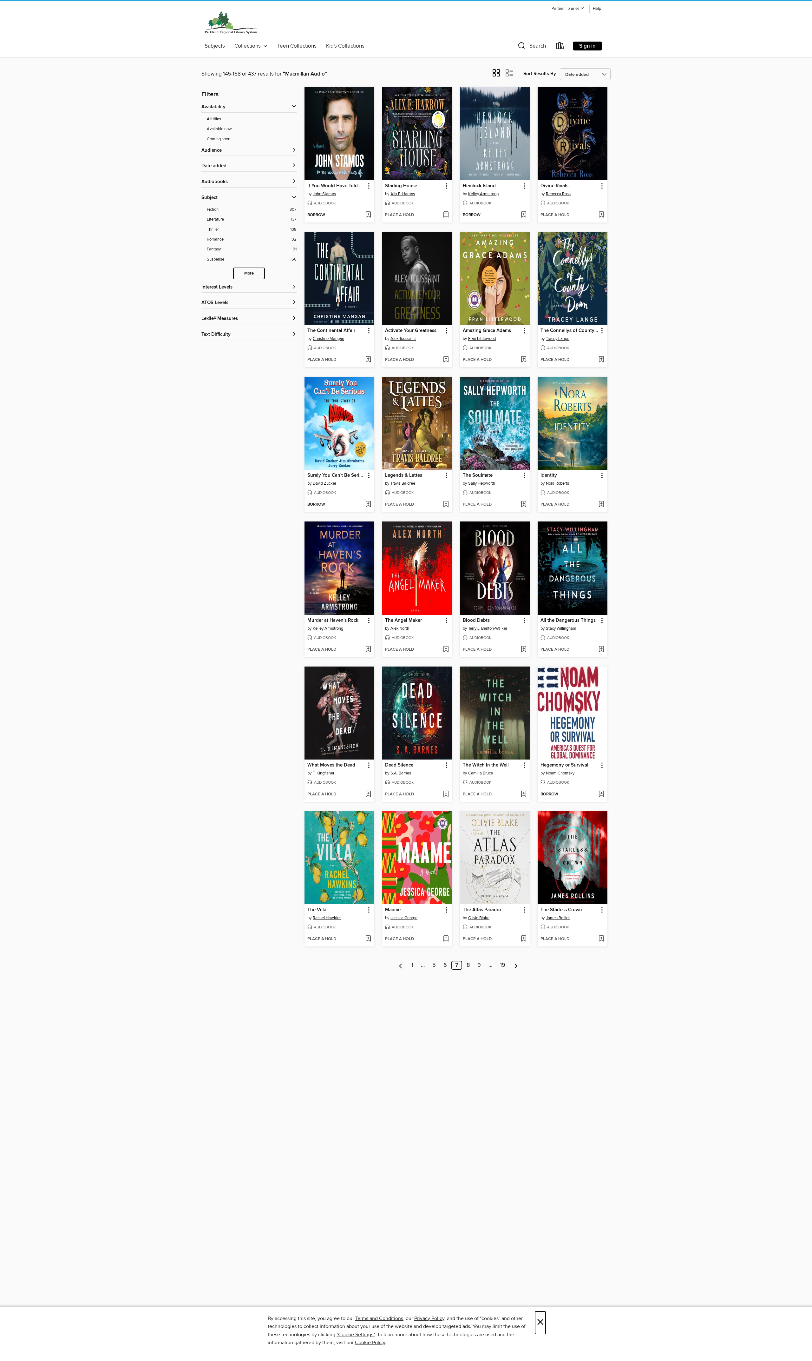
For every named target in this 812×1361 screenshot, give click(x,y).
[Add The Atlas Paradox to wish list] (523, 939)
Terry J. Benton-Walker (487, 628)
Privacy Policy (429, 1318)
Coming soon (218, 139)
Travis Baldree (402, 483)
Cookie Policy (370, 1342)
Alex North (399, 628)
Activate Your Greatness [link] (410, 331)
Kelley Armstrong (483, 193)
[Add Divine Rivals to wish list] (601, 215)
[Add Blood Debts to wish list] (523, 650)
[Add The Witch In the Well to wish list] (523, 794)
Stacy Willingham (561, 628)
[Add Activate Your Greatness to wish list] (446, 360)
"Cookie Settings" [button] (356, 1334)
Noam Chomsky (560, 773)
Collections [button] (248, 46)
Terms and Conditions (379, 1318)
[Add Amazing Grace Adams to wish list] (523, 360)
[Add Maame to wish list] (446, 939)
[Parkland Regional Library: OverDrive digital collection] (231, 21)
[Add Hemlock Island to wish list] (523, 215)
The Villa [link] (316, 910)
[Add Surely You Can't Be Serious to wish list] (368, 505)
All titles (214, 119)
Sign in (587, 46)
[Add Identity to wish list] (601, 505)
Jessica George (403, 917)
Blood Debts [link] (476, 620)
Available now (219, 128)
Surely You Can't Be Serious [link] (336, 475)
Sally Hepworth (481, 483)
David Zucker (324, 483)
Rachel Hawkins (327, 917)
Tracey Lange (557, 338)
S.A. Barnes (400, 773)
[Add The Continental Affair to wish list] (368, 360)
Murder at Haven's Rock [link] (332, 620)
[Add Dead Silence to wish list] (446, 794)
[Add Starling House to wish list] (446, 215)
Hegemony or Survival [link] (564, 765)
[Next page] (516, 965)
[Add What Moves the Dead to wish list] (368, 794)
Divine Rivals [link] (554, 186)
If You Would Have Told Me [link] (336, 186)
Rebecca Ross (558, 193)
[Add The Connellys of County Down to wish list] (601, 360)
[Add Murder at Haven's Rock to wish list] (368, 650)
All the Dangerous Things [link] (568, 620)
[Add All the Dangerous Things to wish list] (601, 650)
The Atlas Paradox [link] (482, 910)
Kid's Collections (345, 46)
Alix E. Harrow (402, 193)
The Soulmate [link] (478, 475)
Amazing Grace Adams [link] (487, 331)
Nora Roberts (557, 483)
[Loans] (560, 47)
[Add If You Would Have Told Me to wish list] (368, 215)
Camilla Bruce (480, 773)
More (249, 273)
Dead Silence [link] (399, 765)
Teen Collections (297, 46)
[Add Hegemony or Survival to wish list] (601, 794)
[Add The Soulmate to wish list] (523, 505)
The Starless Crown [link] (561, 910)
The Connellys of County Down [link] (569, 331)
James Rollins (558, 917)
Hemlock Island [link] (479, 186)
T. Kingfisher (323, 773)
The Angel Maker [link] (403, 620)
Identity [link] (548, 475)
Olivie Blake (478, 917)
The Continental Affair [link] (331, 331)
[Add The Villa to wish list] (368, 939)
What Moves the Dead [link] (331, 765)
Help (597, 8)
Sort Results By (539, 74)
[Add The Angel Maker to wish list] (446, 650)
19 (502, 965)
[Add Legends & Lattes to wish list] (446, 505)
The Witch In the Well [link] (486, 765)
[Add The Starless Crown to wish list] (601, 939)
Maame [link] (393, 910)
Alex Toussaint (403, 338)
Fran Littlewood (482, 338)
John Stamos (324, 193)
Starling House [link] (401, 186)
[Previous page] (401, 965)
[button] (568, 8)
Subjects (215, 46)
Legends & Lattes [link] (403, 475)
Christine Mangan (328, 338)
